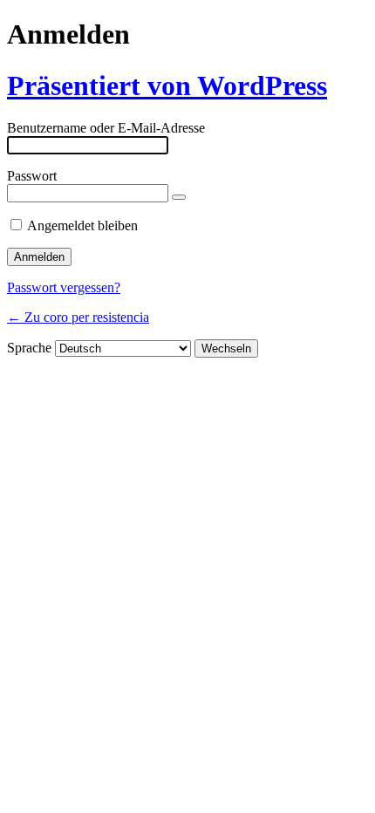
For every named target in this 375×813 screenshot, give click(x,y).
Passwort (32, 175)
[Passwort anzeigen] (179, 197)
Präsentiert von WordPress (167, 85)
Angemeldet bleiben (82, 225)
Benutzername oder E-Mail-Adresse (106, 127)
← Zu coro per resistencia (78, 317)
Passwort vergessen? (63, 287)
